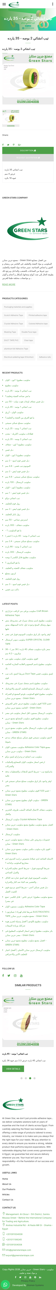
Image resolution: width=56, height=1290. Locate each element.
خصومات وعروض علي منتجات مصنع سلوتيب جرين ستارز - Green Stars (27, 841)
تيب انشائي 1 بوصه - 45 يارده (18, 407)
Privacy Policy (28, 1281)
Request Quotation (27, 158)
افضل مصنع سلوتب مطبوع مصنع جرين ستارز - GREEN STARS (25, 942)
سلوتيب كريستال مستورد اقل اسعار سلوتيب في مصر (28, 713)
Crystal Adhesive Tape (13, 323)
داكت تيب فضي (12, 589)
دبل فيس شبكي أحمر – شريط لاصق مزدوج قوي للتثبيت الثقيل (26, 889)
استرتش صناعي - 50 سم (16, 519)
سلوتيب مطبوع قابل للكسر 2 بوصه (20, 557)
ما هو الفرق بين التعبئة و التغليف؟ (19, 417)
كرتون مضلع (10, 573)
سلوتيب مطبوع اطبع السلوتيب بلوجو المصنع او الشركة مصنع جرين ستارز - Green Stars (29, 696)
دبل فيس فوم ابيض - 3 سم (17, 509)
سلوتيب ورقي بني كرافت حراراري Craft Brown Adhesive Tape (26, 613)
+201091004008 (14, 1234)
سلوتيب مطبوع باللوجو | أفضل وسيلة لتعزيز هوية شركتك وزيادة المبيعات (26, 923)
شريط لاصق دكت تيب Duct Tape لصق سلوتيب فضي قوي (29, 675)
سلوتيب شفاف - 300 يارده (17, 525)
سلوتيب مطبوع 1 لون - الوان (17, 380)
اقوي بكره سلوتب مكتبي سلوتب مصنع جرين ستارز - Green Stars (28, 851)
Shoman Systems (35, 1285)
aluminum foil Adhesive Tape (16, 349)
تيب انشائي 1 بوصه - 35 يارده (28, 1053)
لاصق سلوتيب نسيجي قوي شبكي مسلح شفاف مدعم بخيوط (28, 739)
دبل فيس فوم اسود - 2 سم (17, 460)
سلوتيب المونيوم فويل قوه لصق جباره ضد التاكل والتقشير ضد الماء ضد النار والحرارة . (26, 880)
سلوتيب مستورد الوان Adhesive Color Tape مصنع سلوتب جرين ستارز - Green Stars (27, 749)
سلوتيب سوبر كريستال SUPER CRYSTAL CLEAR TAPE (27, 641)
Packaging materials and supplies (18, 307)
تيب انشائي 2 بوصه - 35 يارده (18, 439)
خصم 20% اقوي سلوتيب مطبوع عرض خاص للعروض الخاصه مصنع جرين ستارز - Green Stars (28, 705)
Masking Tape (10, 332)
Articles (5, 1194)
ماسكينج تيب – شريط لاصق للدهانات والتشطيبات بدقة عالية (28, 773)
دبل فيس (9, 450)
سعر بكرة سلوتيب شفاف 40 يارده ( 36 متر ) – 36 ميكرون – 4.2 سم (27, 651)
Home (5, 1178)
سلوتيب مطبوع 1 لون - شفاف (18, 444)
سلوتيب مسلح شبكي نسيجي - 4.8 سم (22, 476)
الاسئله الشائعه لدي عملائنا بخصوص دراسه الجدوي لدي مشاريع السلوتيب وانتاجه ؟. (29, 860)
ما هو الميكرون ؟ (12, 562)
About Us (6, 1184)
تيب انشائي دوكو (12, 498)
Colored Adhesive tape (38, 323)
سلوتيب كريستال (12, 834)
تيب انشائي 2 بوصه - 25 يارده (18, 390)
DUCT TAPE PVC (11, 340)
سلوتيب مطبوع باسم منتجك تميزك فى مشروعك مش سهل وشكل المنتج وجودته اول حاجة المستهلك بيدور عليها (28, 624)
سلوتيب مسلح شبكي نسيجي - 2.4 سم (22, 541)
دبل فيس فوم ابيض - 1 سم (17, 493)
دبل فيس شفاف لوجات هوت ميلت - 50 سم (24, 401)
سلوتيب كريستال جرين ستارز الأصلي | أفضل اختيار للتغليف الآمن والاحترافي (27, 952)
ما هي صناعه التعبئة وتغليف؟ (17, 396)
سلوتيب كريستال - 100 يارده (18, 482)
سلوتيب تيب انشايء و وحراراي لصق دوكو (23, 756)
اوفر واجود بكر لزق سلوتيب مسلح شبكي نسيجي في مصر (28, 783)
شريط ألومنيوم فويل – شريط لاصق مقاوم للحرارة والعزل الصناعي (27, 870)
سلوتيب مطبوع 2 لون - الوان (17, 487)
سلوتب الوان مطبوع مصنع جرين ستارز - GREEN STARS (26, 802)
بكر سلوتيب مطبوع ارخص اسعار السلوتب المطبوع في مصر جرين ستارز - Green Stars (29, 933)
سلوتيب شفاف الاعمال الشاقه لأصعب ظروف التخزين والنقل (28, 811)
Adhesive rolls (45, 357)
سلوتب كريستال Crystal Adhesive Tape (23, 819)
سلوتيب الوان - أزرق (14, 412)
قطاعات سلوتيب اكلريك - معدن (19, 433)
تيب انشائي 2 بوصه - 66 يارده (18, 546)
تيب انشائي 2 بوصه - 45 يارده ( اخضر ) (22, 536)
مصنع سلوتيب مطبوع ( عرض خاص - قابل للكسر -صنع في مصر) (29, 899)
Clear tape (28, 340)
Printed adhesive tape (38, 315)
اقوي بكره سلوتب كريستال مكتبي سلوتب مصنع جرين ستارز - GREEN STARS (28, 730)
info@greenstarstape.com (18, 1250)
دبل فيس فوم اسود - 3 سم (17, 584)
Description (27, 150)
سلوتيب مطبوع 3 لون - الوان (17, 455)
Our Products (8, 1189)
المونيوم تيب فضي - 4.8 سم (17, 466)
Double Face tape (29, 332)
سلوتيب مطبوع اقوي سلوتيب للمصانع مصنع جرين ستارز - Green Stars (27, 720)
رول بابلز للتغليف (12, 514)
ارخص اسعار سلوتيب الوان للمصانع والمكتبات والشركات (25, 764)
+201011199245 (14, 1239)
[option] (28, 78)
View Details (26, 1069)
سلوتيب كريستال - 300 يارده (18, 552)
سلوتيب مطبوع (11, 385)
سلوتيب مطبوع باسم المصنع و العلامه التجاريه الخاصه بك (28, 666)
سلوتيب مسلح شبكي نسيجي (17, 423)
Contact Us (7, 1199)
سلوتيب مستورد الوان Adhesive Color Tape (25, 906)
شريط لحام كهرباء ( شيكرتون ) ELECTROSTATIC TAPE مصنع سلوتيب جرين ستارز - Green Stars (27, 914)
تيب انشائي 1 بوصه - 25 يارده (18, 428)
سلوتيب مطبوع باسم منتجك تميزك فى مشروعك (26, 683)
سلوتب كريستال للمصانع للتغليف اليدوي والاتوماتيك (27, 688)
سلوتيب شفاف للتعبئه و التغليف (19, 568)
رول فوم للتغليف (12, 503)
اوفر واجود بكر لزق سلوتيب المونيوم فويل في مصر (27, 634)
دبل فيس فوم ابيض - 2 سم (17, 471)
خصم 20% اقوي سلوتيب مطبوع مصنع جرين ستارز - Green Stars (28, 792)
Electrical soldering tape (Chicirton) (18, 357)
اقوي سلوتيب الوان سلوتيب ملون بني (21, 658)
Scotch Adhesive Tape (13, 315)
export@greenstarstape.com (20, 1255)
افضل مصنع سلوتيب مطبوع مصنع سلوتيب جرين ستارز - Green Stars (29, 826)
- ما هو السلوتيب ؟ (13, 530)
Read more (8, 284)
